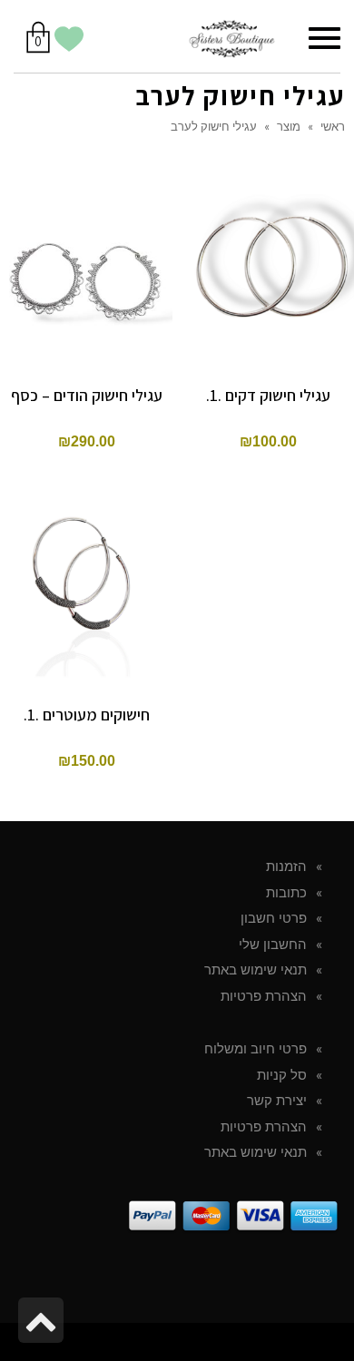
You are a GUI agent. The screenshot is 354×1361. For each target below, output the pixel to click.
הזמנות (286, 866)
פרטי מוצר (86, 235)
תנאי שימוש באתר (255, 970)
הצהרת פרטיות (264, 996)
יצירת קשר (277, 1100)
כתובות (286, 893)
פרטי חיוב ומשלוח (255, 1049)
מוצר (288, 126)
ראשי (332, 126)
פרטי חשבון (274, 918)
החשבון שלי (273, 944)
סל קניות (282, 1075)
